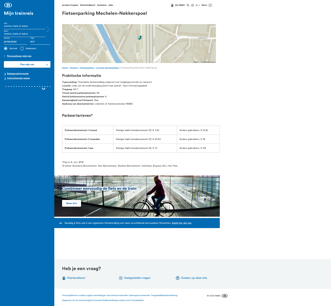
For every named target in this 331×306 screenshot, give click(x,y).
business (102, 5)
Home (65, 68)
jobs (111, 5)
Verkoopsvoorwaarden (139, 295)
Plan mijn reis (27, 64)
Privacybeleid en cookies (73, 295)
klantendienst (87, 5)
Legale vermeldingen (96, 295)
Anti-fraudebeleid (135, 300)
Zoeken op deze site (194, 277)
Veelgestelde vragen (137, 277)
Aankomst (31, 48)
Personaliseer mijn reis (19, 56)
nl (196, 5)
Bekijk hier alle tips (181, 223)
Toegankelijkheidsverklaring (164, 295)
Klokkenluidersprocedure (114, 300)
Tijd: (32, 38)
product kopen (70, 5)
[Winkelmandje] (192, 5)
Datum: (7, 38)
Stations (74, 68)
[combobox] (40, 42)
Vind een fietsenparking (107, 68)
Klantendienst (76, 277)
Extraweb (96, 300)
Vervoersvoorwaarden (117, 295)
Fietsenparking (87, 68)
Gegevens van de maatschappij (77, 300)
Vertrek (13, 48)
